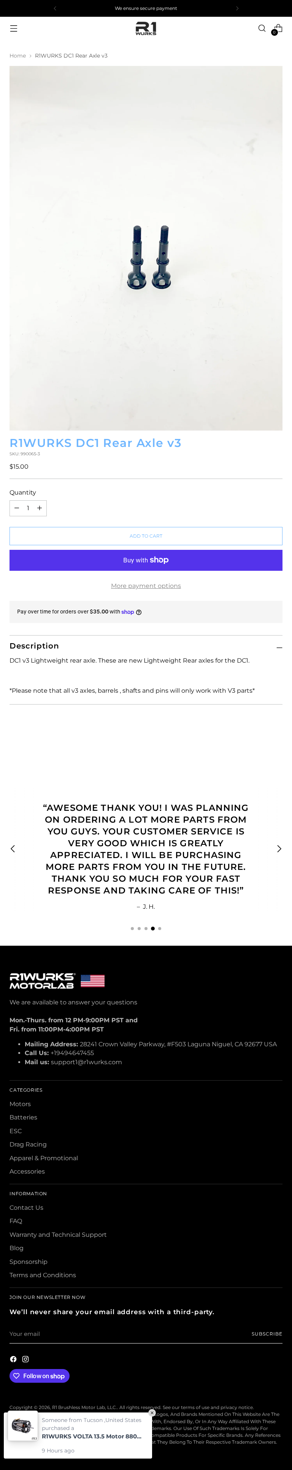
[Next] (237, 8)
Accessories (27, 1171)
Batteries (23, 1117)
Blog (17, 1248)
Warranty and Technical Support (58, 1234)
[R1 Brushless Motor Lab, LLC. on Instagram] (26, 1360)
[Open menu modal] (13, 28)
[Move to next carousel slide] (276, 746)
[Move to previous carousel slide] (258, 746)
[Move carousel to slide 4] (153, 928)
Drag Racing (28, 1144)
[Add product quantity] (17, 508)
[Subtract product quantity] (39, 508)
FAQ (16, 1221)
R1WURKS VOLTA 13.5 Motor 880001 (93, 1436)
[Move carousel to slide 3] (146, 928)
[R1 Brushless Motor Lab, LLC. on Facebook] (14, 1360)
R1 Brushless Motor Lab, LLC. (84, 1407)
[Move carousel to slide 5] (159, 928)
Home (18, 56)
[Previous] (55, 8)
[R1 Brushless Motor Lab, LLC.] (146, 28)
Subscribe (267, 1334)
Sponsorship (29, 1261)
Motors (20, 1104)
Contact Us (26, 1207)
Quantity (23, 492)
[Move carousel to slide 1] (132, 928)
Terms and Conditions (43, 1275)
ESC (16, 1131)
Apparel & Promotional (44, 1158)
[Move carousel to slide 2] (139, 928)
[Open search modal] (262, 28)
